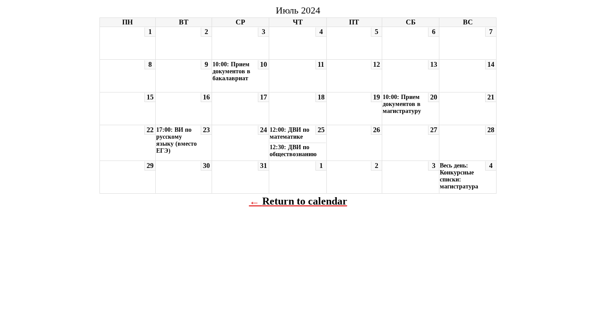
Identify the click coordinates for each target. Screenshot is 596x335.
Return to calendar (304, 201)
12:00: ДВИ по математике (289, 133)
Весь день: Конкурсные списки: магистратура (459, 176)
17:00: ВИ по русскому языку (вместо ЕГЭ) (176, 140)
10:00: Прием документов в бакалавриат (231, 71)
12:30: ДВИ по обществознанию (293, 150)
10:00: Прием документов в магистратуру (402, 104)
